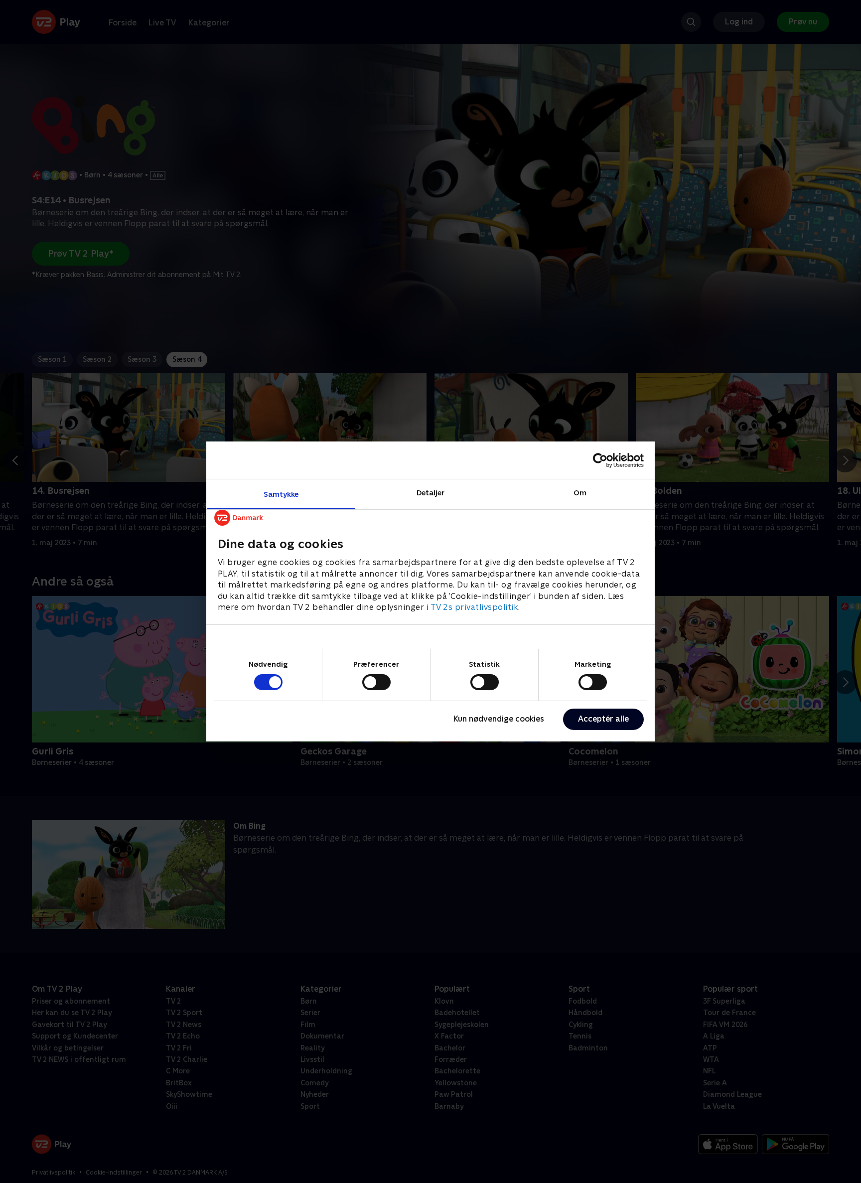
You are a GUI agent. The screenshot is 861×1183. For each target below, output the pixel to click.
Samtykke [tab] (281, 494)
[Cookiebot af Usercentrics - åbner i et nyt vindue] (600, 459)
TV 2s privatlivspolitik (474, 607)
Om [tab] (580, 492)
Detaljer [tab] (431, 492)
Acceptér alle (603, 719)
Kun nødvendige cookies (498, 719)
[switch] (376, 682)
